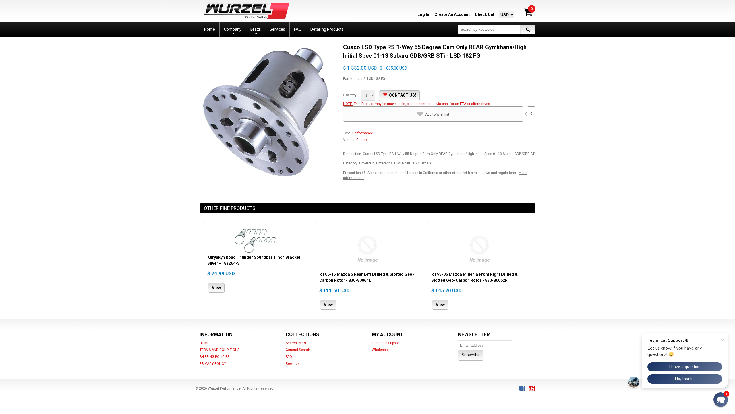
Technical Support (386, 343)
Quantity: (350, 95)
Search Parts (296, 343)
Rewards (293, 364)
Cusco (361, 140)
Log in (423, 14)
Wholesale (380, 350)
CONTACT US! (402, 95)
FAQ (289, 357)
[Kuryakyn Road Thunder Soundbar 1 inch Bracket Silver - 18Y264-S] (255, 239)
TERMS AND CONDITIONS (219, 350)
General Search (298, 350)
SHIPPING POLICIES (214, 357)
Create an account (452, 14)
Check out (484, 14)
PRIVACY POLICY (213, 364)
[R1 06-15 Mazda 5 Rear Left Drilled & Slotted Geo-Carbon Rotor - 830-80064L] (367, 248)
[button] (720, 399)
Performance (362, 133)
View (216, 287)
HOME (204, 343)
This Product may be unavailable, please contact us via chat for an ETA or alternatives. (422, 104)
